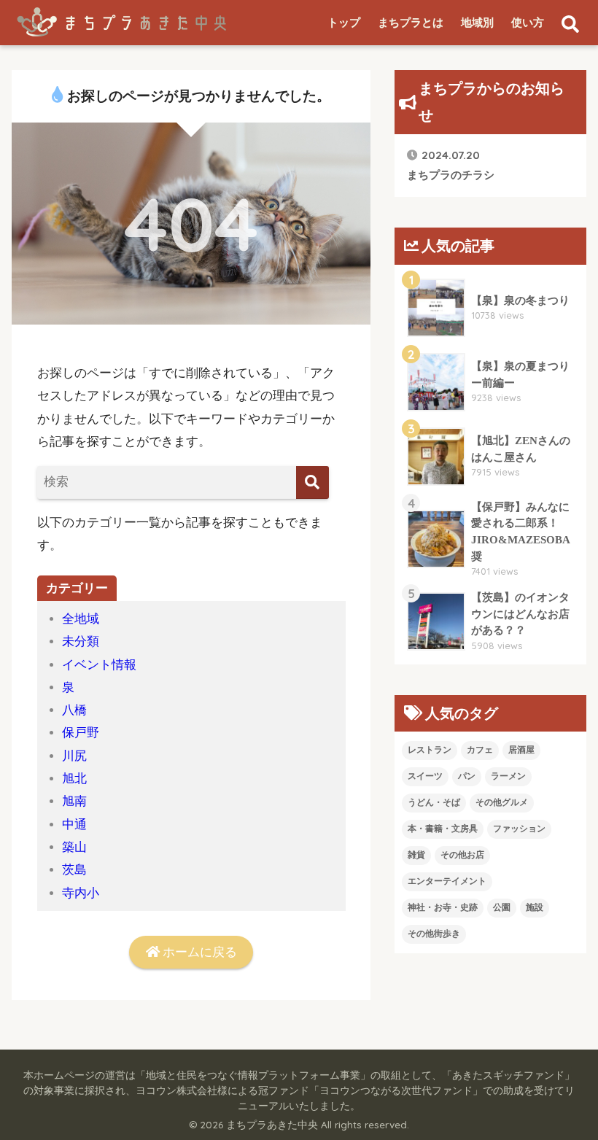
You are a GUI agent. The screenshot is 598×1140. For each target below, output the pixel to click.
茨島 (74, 870)
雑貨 (416, 855)
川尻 (74, 756)
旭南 (74, 801)
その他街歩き (434, 933)
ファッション (519, 828)
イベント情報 (99, 665)
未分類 (80, 641)
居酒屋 (521, 750)
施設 (534, 907)
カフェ (480, 750)
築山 (74, 847)
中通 (74, 824)
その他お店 (462, 855)
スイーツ (425, 776)
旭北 (74, 779)
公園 (501, 907)
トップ (343, 22)
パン (466, 776)
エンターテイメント (447, 881)
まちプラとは (410, 22)
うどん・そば (434, 802)
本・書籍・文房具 (443, 828)
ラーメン (508, 776)
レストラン (429, 750)
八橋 (74, 710)
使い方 (527, 22)
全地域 (80, 619)
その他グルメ (501, 802)
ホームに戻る (198, 952)
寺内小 (80, 893)
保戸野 (80, 733)
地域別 (477, 22)
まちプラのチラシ (450, 164)
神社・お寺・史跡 (443, 907)
